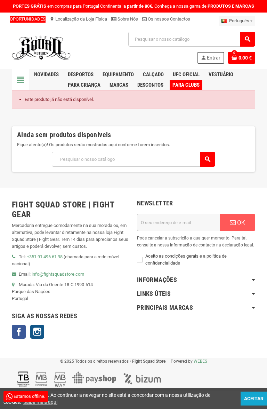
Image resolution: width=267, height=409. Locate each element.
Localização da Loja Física (78, 19)
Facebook (19, 332)
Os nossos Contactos (168, 19)
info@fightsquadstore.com (58, 274)
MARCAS (244, 6)
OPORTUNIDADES (28, 19)
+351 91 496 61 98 (45, 256)
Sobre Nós (127, 19)
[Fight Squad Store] (41, 47)
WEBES (200, 361)
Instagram (37, 332)
